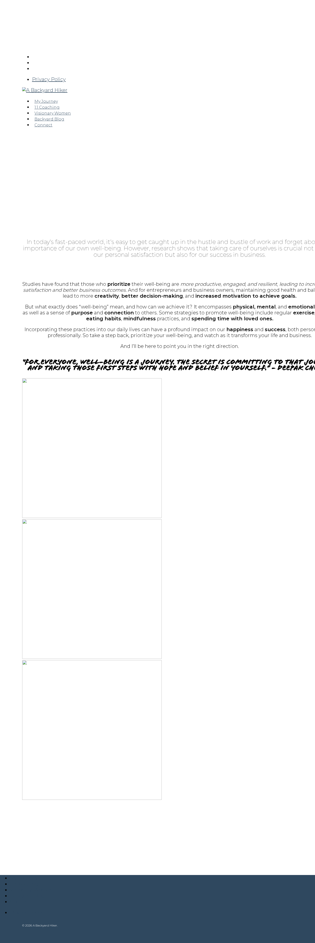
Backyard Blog (27, 896)
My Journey (24, 878)
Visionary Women (31, 890)
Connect (20, 902)
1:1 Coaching (24, 884)
